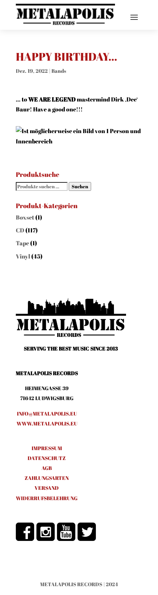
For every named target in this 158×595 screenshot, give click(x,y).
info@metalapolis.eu (47, 413)
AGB (47, 467)
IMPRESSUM (47, 448)
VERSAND (47, 487)
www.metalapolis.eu (47, 423)
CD (20, 230)
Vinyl (23, 256)
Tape (22, 243)
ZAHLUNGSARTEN (47, 477)
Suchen (80, 186)
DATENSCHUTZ (47, 458)
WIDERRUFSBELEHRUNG (47, 498)
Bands (58, 70)
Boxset (25, 217)
